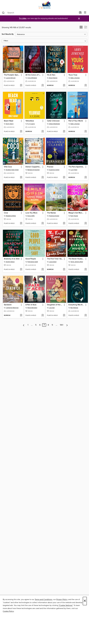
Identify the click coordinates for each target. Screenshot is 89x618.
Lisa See (52, 308)
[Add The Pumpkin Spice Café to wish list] (21, 85)
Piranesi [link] (50, 167)
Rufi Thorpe (74, 216)
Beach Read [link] (8, 121)
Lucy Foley (73, 170)
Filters (6, 41)
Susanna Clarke (54, 170)
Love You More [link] (31, 213)
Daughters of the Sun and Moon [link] (55, 305)
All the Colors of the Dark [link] (33, 75)
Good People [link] (30, 259)
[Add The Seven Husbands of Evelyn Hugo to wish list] (85, 269)
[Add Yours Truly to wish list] (85, 85)
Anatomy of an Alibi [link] (12, 259)
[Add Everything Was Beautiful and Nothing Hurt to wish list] (85, 315)
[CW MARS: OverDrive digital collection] (44, 5)
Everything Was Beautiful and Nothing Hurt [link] (76, 305)
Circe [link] (6, 213)
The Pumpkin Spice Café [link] (12, 75)
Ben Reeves (74, 308)
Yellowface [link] (29, 121)
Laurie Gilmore (10, 78)
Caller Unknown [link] (53, 121)
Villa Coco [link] (8, 167)
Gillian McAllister (54, 124)
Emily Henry (10, 124)
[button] (81, 28)
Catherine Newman (12, 308)
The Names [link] (51, 213)
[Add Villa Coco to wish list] (21, 177)
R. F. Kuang (31, 124)
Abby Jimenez (75, 78)
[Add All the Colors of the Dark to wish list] (42, 85)
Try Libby (22, 18)
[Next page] (67, 325)
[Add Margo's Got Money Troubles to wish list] (85, 223)
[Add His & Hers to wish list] (64, 85)
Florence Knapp (54, 216)
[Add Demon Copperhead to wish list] (42, 177)
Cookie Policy (8, 611)
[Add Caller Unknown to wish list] (64, 131)
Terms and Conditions (43, 599)
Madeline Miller (11, 216)
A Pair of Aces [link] (30, 305)
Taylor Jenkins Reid (76, 262)
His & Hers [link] (51, 75)
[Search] (3, 12)
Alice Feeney (53, 78)
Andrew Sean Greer (12, 170)
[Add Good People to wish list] (42, 269)
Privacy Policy (61, 599)
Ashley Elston (10, 262)
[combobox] (39, 13)
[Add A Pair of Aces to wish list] (42, 315)
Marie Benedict (32, 308)
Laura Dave (52, 262)
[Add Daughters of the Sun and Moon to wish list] (64, 315)
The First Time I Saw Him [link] (55, 259)
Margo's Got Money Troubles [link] (76, 213)
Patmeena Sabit (32, 262)
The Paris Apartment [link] (76, 167)
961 (61, 325)
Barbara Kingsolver (33, 170)
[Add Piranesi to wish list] (64, 177)
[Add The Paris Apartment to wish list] (85, 177)
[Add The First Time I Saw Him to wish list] (64, 269)
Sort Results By (8, 34)
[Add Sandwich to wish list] (21, 315)
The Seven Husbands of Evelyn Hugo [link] (76, 259)
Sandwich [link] (8, 305)
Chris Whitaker (32, 78)
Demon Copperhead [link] (33, 167)
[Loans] (80, 13)
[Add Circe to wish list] (21, 223)
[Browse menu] (85, 12)
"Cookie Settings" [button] (66, 605)
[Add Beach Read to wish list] (21, 131)
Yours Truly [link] (72, 75)
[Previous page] (23, 325)
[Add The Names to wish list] (64, 223)
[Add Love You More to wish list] (42, 223)
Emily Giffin (31, 216)
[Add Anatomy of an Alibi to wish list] (21, 269)
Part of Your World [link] (75, 121)
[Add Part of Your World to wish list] (85, 131)
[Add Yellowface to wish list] (42, 131)
